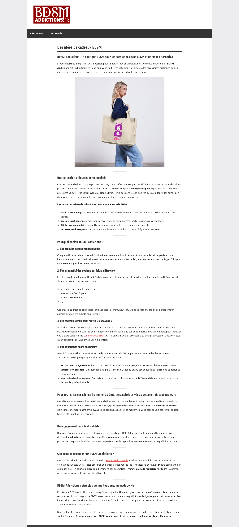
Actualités (56, 33)
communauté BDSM (94, 335)
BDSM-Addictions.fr (117, 460)
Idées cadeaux (37, 33)
